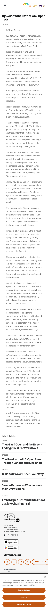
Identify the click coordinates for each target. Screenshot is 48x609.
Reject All (24, 597)
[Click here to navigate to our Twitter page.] (21, 562)
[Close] (45, 576)
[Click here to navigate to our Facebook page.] (14, 562)
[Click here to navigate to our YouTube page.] (28, 562)
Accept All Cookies (24, 604)
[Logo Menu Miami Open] (34, 4)
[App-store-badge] (11, 540)
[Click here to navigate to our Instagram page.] (7, 562)
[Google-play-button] (11, 547)
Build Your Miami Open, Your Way (23, 474)
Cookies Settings (24, 590)
